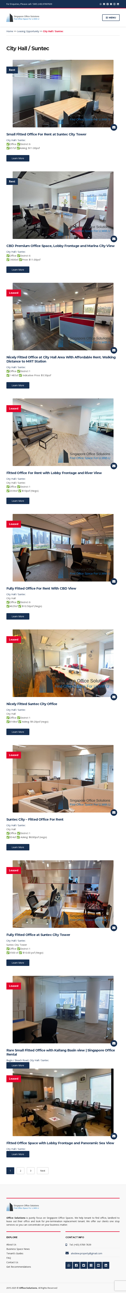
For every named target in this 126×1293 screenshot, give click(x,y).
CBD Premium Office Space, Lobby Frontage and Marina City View (60, 246)
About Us (11, 1244)
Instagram (111, 4)
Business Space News (18, 1248)
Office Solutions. (28, 1287)
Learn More (18, 158)
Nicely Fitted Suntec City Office (31, 704)
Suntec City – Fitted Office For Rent (34, 819)
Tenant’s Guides (14, 1253)
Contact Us (12, 1262)
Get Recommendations (18, 1266)
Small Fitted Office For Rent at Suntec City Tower (46, 134)
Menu (112, 17)
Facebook (104, 4)
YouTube (114, 4)
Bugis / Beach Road (17, 1060)
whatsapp (101, 4)
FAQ (8, 1257)
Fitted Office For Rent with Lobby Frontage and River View (54, 473)
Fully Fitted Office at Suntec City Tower (38, 935)
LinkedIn (118, 4)
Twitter (107, 4)
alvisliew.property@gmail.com (86, 1253)
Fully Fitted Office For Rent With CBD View (41, 588)
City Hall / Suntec (15, 140)
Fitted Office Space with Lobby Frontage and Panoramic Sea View (60, 1143)
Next (42, 1170)
